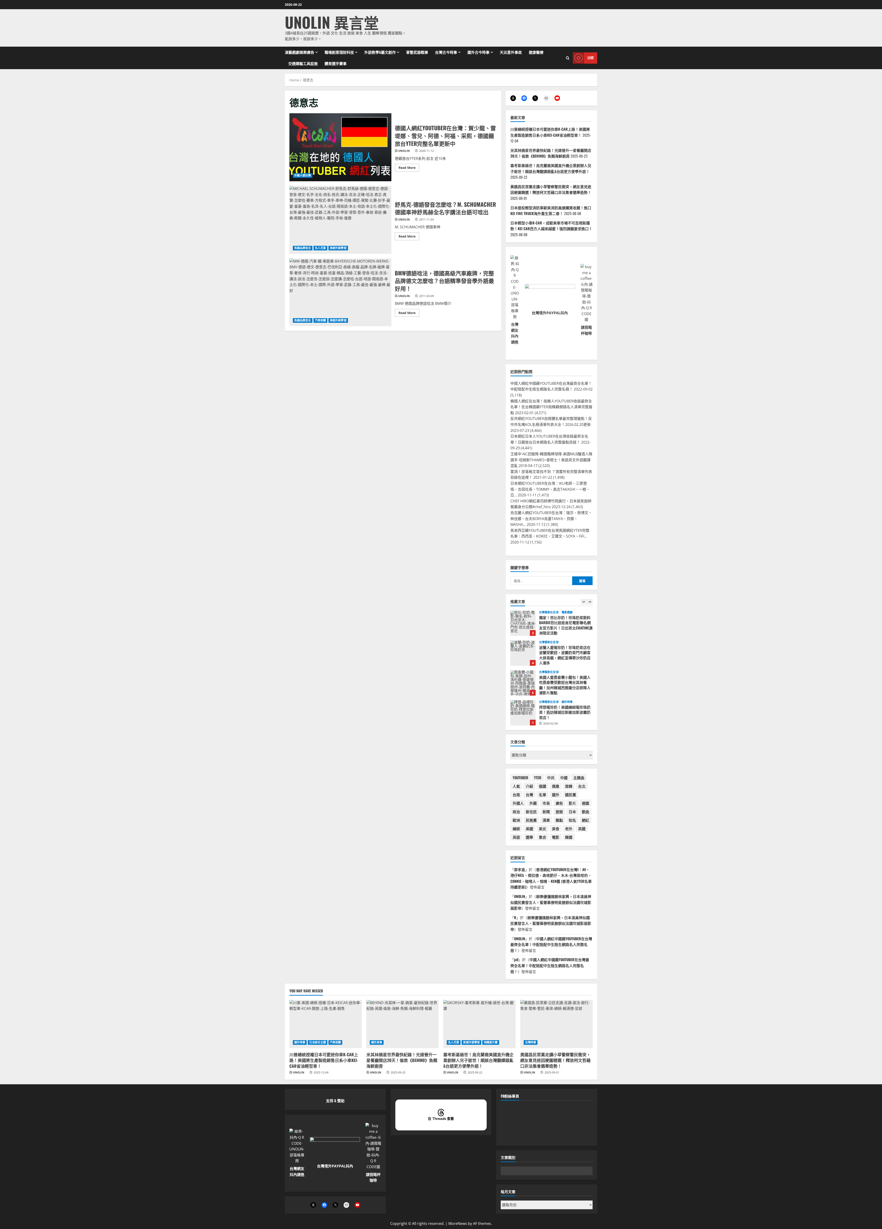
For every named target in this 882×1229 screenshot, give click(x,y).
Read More (409, 168)
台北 (581, 786)
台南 (516, 794)
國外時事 (567, 672)
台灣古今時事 (446, 52)
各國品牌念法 (302, 248)
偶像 (555, 786)
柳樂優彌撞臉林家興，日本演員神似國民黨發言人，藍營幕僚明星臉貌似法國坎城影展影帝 (550, 902)
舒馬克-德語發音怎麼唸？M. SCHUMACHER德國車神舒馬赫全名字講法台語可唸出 (340, 220)
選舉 (529, 837)
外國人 (518, 803)
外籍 (533, 803)
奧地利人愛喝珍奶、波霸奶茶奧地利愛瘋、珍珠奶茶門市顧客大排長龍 (523, 712)
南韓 (568, 786)
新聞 (546, 811)
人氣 (516, 786)
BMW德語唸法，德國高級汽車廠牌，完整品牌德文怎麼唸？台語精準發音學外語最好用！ (340, 292)
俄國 (542, 786)
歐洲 (516, 820)
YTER (537, 777)
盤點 (559, 820)
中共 (550, 777)
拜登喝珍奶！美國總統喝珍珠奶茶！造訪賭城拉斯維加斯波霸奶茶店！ (523, 683)
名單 (542, 794)
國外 (555, 794)
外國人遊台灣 (302, 175)
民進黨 (531, 820)
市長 (546, 803)
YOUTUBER (520, 777)
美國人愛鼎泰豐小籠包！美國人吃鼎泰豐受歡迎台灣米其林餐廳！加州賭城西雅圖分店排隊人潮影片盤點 (523, 653)
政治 (516, 811)
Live (591, 57)
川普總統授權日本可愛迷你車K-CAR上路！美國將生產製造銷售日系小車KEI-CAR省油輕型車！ (550, 132)
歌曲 (585, 811)
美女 (542, 828)
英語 (516, 837)
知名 (572, 820)
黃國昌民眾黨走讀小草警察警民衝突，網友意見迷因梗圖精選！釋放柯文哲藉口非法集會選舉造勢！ (550, 189)
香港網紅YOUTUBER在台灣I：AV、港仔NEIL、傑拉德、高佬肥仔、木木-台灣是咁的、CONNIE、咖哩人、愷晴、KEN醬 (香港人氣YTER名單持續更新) (551, 878)
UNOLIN (404, 151)
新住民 (531, 811)
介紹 (529, 786)
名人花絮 (320, 248)
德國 (585, 803)
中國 (564, 777)
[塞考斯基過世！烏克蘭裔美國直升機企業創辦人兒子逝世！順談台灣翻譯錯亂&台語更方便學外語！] (479, 1024)
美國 (529, 828)
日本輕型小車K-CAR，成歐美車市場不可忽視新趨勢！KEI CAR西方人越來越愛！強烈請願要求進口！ (551, 226)
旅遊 (559, 811)
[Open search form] (567, 57)
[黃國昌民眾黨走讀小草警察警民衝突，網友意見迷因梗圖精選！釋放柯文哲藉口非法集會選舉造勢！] (556, 1024)
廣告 (559, 803)
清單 (546, 820)
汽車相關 (320, 320)
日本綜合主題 (317, 1042)
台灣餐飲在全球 (549, 612)
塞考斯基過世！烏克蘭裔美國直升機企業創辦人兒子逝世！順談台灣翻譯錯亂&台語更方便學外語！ (550, 168)
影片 (572, 803)
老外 (568, 828)
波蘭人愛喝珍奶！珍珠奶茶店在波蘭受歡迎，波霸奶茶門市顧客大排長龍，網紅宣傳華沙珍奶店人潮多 (523, 623)
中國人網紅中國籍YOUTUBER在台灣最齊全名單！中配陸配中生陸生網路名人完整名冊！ (551, 944)
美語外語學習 (338, 248)
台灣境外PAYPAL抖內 (550, 312)
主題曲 (578, 777)
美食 (555, 828)
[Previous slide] (583, 602)
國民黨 (570, 794)
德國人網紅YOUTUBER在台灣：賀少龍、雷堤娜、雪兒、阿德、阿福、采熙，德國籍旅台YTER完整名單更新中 (340, 147)
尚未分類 (567, 702)
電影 (555, 837)
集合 (542, 837)
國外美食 (376, 1042)
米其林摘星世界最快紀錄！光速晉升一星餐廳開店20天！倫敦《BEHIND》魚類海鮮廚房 (550, 153)
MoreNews (457, 1223)
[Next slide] (590, 602)
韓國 (568, 837)
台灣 (529, 794)
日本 (572, 811)
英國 (581, 828)
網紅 (585, 820)
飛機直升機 (491, 1042)
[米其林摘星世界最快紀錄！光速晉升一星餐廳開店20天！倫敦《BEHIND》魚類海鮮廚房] (402, 1024)
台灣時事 (530, 1042)
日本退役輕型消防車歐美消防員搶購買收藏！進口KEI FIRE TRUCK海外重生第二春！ (550, 210)
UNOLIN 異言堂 (332, 22)
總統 (516, 828)
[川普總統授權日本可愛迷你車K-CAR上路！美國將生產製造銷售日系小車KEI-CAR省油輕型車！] (325, 1024)
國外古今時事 (478, 52)
